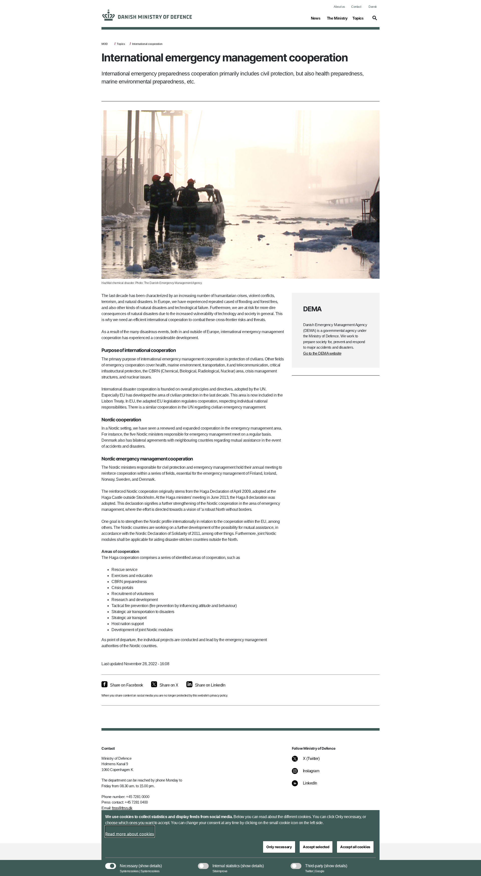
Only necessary (279, 847)
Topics (121, 43)
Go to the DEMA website (322, 353)
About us (339, 7)
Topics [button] (358, 18)
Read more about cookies (129, 833)
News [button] (316, 18)
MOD (104, 43)
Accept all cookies (355, 847)
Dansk (373, 7)
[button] (374, 20)
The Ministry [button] (337, 18)
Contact (356, 7)
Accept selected (316, 847)
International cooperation (147, 43)
